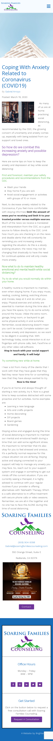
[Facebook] (13, 684)
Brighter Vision (43, 733)
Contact (26, 607)
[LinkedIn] (26, 684)
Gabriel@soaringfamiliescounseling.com (26, 546)
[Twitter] (33, 684)
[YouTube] (40, 684)
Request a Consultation (26, 719)
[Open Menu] (48, 6)
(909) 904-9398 (26, 542)
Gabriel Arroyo (12, 91)
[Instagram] (19, 684)
